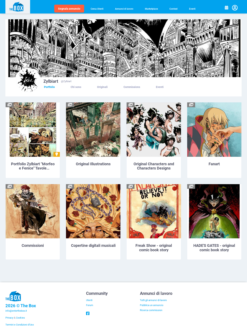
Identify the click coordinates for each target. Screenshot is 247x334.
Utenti (89, 300)
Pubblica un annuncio (151, 305)
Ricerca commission (151, 310)
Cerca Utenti (97, 8)
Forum (89, 305)
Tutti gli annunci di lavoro (153, 300)
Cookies (20, 317)
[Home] (17, 6)
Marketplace (151, 8)
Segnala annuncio (69, 8)
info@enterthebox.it (16, 310)
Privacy (9, 317)
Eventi (192, 8)
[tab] (49, 87)
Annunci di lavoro (124, 8)
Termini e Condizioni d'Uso (19, 324)
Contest (173, 8)
